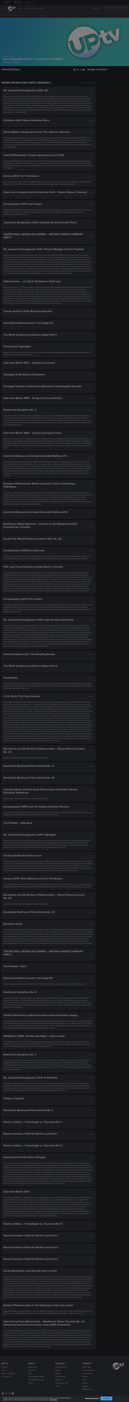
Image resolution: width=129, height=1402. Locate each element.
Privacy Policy (53, 1400)
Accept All (106, 1398)
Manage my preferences (92, 1398)
